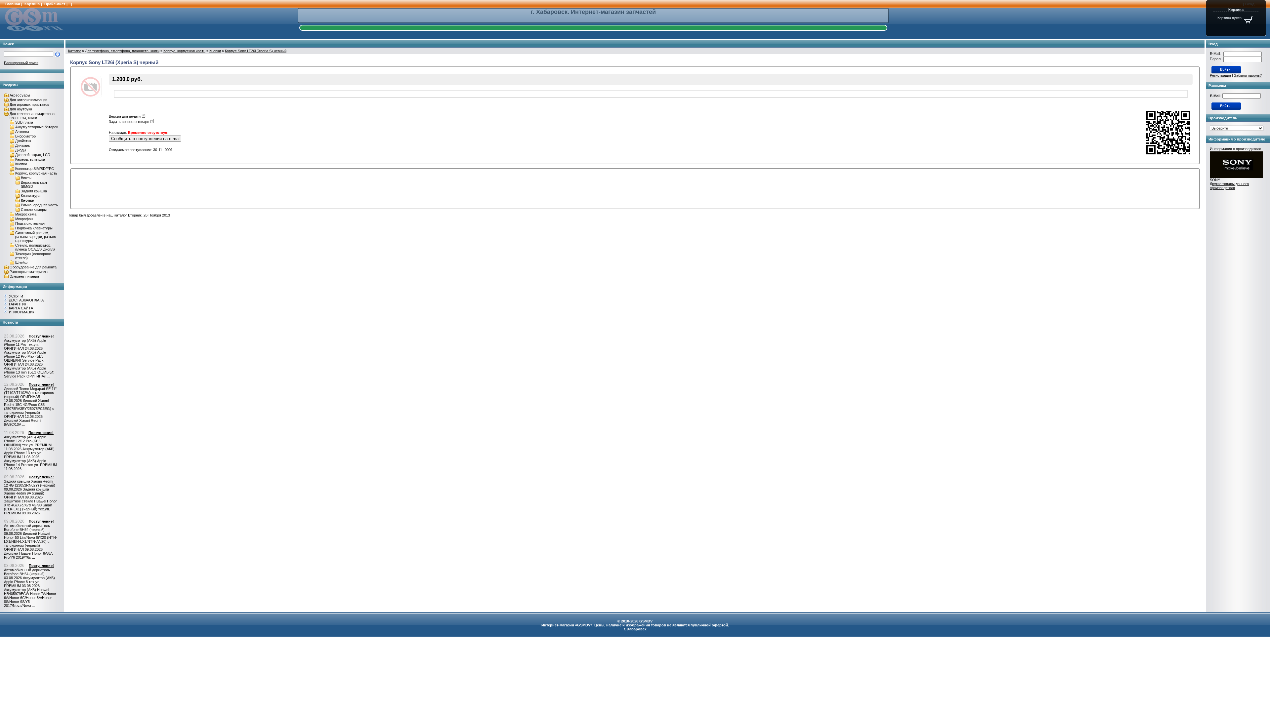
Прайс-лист (54, 4)
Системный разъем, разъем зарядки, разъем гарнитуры (36, 237)
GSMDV (646, 621)
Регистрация (1220, 75)
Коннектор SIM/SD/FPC (34, 169)
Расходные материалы (29, 272)
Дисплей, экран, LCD (32, 155)
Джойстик (23, 141)
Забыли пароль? (1248, 75)
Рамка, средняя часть (39, 205)
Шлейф (21, 262)
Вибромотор (25, 136)
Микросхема (25, 214)
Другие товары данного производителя (1229, 186)
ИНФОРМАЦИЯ (22, 312)
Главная (12, 4)
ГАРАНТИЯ (18, 304)
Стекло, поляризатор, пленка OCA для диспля (35, 247)
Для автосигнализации (28, 100)
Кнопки (21, 164)
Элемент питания (24, 276)
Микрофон (24, 219)
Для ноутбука (21, 109)
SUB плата (24, 122)
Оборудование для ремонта (33, 267)
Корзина (32, 4)
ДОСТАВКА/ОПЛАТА (26, 300)
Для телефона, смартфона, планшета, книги (33, 116)
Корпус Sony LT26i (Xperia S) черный (255, 51)
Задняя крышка (34, 191)
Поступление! (41, 336)
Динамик (22, 145)
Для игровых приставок (29, 104)
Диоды (20, 150)
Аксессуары (20, 95)
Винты (26, 178)
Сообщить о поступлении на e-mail (146, 138)
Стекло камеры (34, 210)
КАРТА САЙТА (21, 308)
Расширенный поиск (21, 63)
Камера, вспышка (30, 159)
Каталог (74, 51)
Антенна (22, 132)
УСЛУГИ (16, 296)
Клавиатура (30, 196)
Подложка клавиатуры (34, 228)
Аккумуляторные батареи (36, 127)
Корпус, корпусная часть (36, 173)
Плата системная (30, 223)
